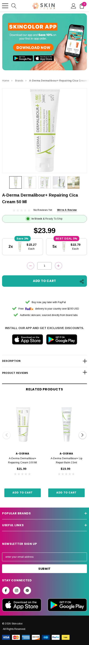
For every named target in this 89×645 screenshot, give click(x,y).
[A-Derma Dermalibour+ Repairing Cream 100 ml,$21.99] (22, 424)
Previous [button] (6, 435)
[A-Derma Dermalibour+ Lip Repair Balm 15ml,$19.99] (66, 424)
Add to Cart (22, 492)
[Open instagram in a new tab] (16, 590)
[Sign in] (73, 5)
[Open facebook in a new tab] (6, 590)
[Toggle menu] (5, 6)
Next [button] (82, 435)
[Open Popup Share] (82, 281)
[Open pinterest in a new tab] (27, 590)
